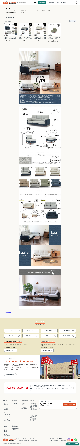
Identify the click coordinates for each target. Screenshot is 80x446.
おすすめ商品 (15, 403)
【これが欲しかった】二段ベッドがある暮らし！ (33, 409)
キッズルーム (24, 407)
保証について (49, 335)
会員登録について (12, 330)
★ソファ (5, 403)
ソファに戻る (8, 312)
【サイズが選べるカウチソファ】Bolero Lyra (33, 406)
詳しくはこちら (9, 350)
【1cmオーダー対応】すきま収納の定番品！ (33, 416)
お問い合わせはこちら (68, 404)
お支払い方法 (49, 330)
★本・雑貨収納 (6, 408)
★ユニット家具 (6, 419)
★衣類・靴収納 (6, 409)
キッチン (23, 404)
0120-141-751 (47, 404)
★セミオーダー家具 (7, 420)
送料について (67, 330)
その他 (5, 422)
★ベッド (5, 410)
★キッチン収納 (6, 404)
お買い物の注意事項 (66, 335)
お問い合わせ (15, 431)
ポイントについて (31, 330)
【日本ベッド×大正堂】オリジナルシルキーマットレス (33, 419)
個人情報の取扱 (15, 426)
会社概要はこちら (10, 374)
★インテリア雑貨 (6, 418)
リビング (23, 403)
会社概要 (14, 425)
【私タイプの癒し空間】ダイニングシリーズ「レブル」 (33, 413)
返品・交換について (30, 335)
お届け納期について (12, 335)
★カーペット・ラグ (7, 416)
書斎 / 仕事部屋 (24, 408)
